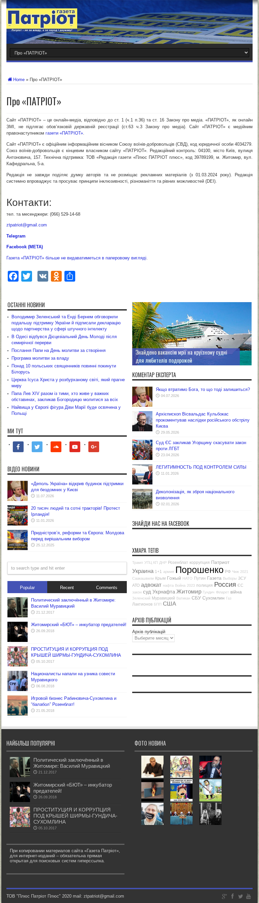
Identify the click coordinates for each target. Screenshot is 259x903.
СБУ (196, 598)
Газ (228, 598)
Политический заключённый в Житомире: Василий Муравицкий (71, 763)
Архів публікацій (148, 631)
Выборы (230, 578)
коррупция (200, 562)
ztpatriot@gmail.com (26, 224)
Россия (225, 584)
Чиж (235, 572)
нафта (168, 585)
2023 (191, 585)
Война (180, 585)
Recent (67, 587)
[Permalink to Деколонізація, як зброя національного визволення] (142, 507)
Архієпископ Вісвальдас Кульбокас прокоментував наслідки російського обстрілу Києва (203, 420)
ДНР (163, 563)
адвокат (151, 585)
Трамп (137, 563)
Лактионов (142, 604)
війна (236, 591)
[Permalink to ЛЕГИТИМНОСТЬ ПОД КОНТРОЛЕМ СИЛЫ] (142, 482)
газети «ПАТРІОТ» (64, 133)
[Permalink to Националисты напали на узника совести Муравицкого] (17, 689)
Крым (160, 578)
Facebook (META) (24, 246)
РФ (228, 571)
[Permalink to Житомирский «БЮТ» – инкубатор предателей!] (17, 640)
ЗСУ (242, 578)
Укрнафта (163, 591)
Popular (27, 587)
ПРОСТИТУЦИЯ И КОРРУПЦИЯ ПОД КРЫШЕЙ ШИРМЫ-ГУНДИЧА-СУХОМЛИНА (75, 816)
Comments (106, 587)
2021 (244, 572)
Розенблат (178, 562)
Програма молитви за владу (40, 358)
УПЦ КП (151, 563)
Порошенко (199, 570)
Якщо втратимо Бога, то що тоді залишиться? (203, 389)
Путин (200, 578)
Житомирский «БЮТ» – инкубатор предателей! (78, 624)
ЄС (240, 585)
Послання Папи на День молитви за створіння (58, 350)
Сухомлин (213, 598)
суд (147, 591)
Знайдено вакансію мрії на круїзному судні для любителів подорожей (181, 356)
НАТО (187, 578)
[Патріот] (41, 27)
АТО (136, 585)
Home (19, 79)
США (169, 604)
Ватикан (183, 598)
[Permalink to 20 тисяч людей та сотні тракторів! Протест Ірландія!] (17, 524)
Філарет (222, 592)
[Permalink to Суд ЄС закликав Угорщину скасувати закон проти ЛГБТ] (142, 458)
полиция (204, 585)
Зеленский (141, 598)
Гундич (208, 592)
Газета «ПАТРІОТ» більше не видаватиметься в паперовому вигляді (76, 257)
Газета (214, 578)
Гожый (174, 578)
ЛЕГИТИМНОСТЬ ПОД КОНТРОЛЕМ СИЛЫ (201, 467)
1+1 (158, 571)
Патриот (220, 562)
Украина (142, 571)
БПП (158, 604)
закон (137, 592)
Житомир (188, 591)
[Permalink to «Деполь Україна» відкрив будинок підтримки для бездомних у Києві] (17, 499)
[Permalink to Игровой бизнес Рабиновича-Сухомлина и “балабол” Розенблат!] (17, 714)
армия (168, 572)
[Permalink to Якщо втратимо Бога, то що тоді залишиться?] (142, 405)
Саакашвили (143, 578)
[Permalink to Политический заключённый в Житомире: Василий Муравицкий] (17, 615)
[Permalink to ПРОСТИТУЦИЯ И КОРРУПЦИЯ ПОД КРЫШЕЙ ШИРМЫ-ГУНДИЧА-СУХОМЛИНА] (17, 664)
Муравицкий (163, 598)
